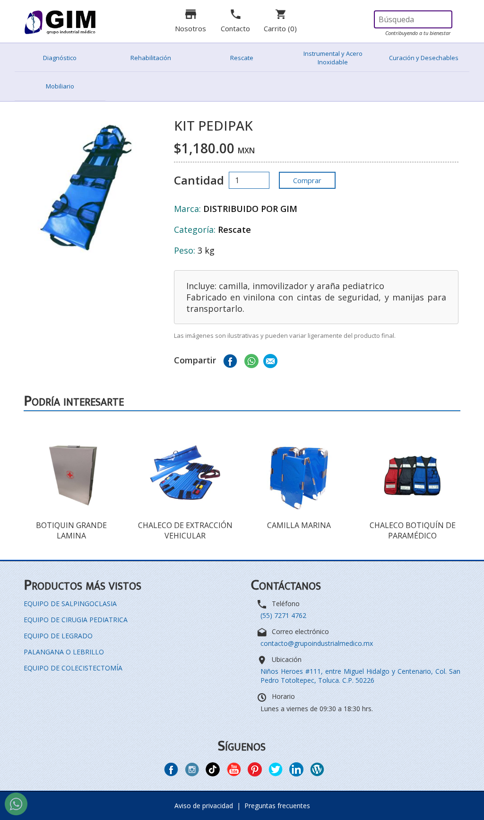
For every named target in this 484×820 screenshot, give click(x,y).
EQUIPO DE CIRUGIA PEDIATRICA (76, 619)
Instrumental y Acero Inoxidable (333, 57)
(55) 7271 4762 (283, 615)
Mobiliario (60, 86)
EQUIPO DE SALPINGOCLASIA (70, 603)
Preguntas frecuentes (277, 805)
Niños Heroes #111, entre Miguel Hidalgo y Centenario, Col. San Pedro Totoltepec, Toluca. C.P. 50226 (360, 676)
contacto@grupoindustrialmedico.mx (316, 643)
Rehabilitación (150, 57)
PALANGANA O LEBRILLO (64, 651)
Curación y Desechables (423, 57)
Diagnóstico (60, 57)
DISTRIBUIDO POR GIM (250, 208)
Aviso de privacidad (203, 805)
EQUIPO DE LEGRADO (58, 635)
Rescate (241, 57)
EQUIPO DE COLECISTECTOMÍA (73, 667)
